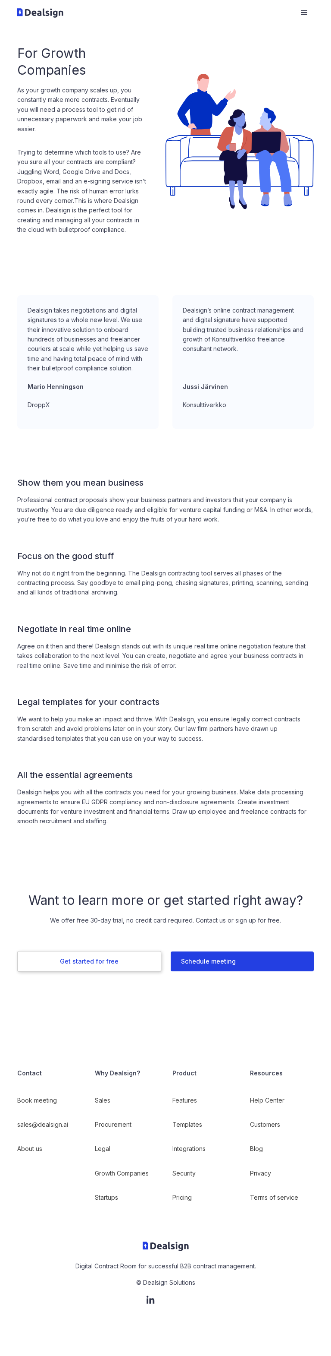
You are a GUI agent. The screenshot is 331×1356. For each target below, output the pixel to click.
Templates (187, 1124)
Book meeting (37, 1100)
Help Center (267, 1100)
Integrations (189, 1148)
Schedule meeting (208, 961)
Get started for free (89, 961)
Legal (102, 1148)
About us (29, 1148)
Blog (256, 1148)
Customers (265, 1124)
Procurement (113, 1124)
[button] (304, 13)
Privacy (260, 1173)
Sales (102, 1100)
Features (184, 1100)
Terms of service (274, 1197)
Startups (106, 1197)
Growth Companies (122, 1173)
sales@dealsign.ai (42, 1124)
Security (184, 1173)
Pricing (182, 1197)
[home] (154, 13)
